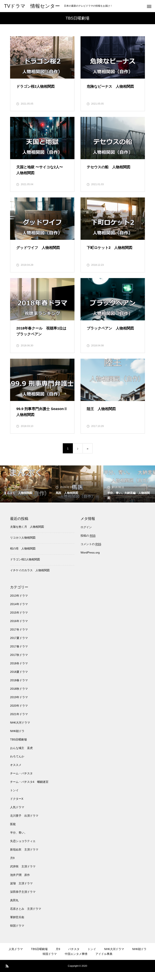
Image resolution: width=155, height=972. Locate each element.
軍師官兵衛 (17, 917)
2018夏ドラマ (19, 671)
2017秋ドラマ (19, 654)
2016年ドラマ (19, 621)
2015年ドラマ (19, 612)
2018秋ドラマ (19, 688)
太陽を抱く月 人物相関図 (27, 526)
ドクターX (16, 798)
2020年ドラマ (19, 705)
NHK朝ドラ (17, 731)
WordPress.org (90, 552)
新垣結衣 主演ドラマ (24, 849)
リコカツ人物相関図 (23, 537)
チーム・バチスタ (21, 773)
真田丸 (14, 900)
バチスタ (74, 949)
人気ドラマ (17, 807)
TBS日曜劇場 (18, 739)
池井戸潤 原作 (20, 874)
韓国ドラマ (17, 925)
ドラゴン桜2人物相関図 (25, 559)
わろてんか (17, 756)
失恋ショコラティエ (23, 841)
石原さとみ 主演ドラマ (25, 908)
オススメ (15, 764)
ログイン (86, 527)
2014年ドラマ (19, 604)
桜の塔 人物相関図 (23, 548)
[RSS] (7, 966)
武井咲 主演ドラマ (23, 866)
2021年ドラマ (19, 714)
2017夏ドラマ (19, 638)
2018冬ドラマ (19, 663)
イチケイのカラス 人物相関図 (30, 570)
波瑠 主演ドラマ (21, 883)
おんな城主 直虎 (21, 748)
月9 (12, 858)
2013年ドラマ (19, 595)
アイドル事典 (103, 953)
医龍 (13, 824)
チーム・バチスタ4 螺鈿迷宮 (29, 781)
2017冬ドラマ (19, 629)
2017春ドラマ (19, 646)
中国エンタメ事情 (76, 953)
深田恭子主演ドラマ (23, 891)
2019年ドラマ (19, 697)
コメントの (91, 544)
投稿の (88, 535)
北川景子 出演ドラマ (24, 815)
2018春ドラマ (19, 680)
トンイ (14, 790)
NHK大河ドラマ (20, 722)
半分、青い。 (18, 832)
